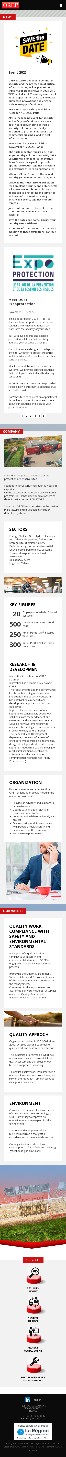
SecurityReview (33, 1289)
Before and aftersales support (33, 1379)
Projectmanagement (33, 1349)
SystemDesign (33, 1319)
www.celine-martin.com (26, 1446)
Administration (54, 1443)
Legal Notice (40, 1443)
